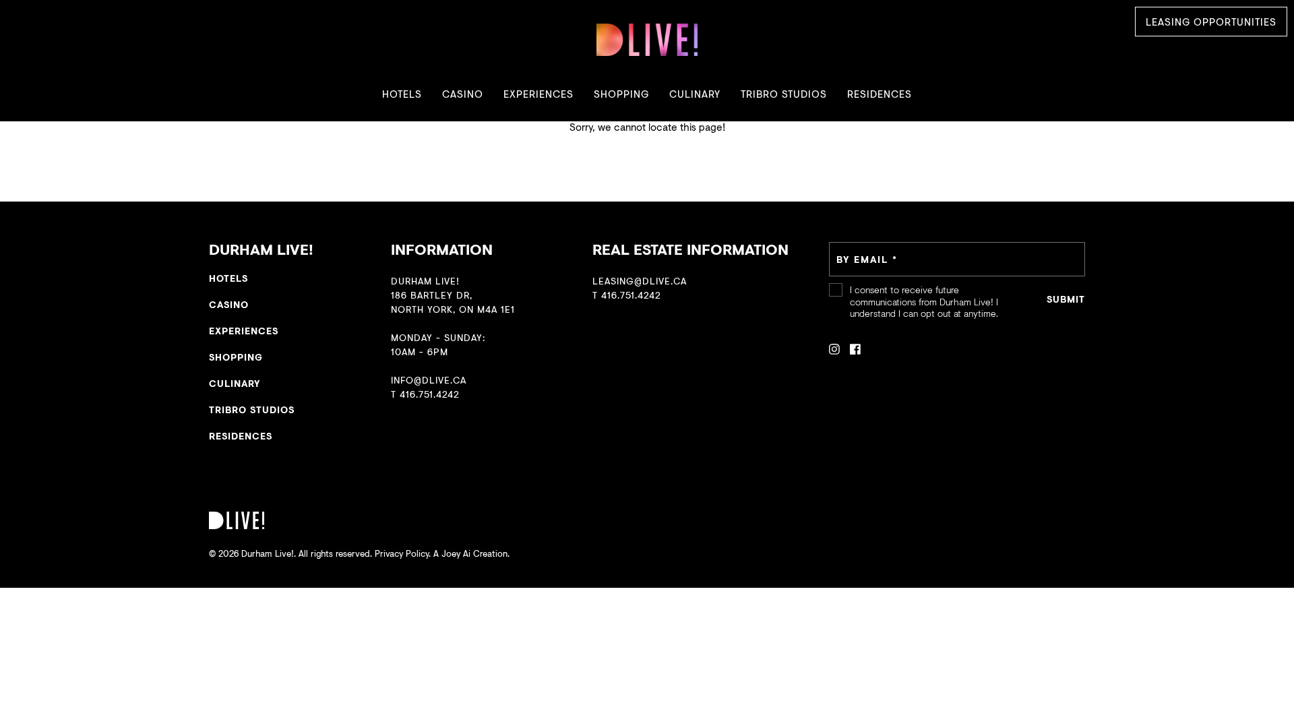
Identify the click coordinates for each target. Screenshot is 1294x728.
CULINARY (694, 93)
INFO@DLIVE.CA (428, 380)
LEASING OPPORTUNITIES (1211, 21)
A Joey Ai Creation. (471, 553)
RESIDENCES (879, 93)
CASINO (462, 93)
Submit (1066, 299)
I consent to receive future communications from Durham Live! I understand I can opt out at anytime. (924, 301)
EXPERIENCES (538, 93)
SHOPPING (621, 93)
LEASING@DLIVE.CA (639, 281)
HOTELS (402, 93)
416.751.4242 (430, 394)
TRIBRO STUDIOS (784, 93)
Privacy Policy (402, 553)
